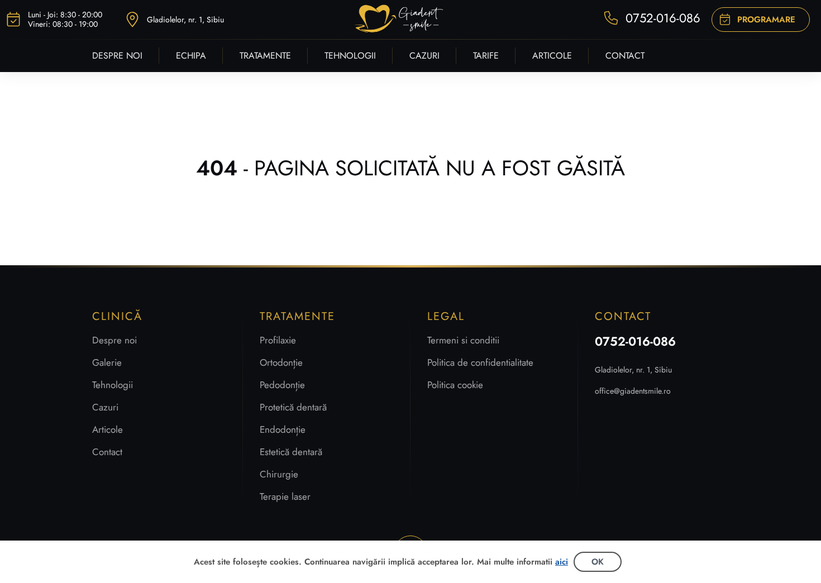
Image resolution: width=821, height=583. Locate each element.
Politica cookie (455, 384)
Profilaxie (278, 340)
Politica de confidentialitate (480, 362)
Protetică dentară (293, 407)
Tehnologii (112, 384)
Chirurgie (279, 474)
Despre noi (114, 340)
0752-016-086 (635, 341)
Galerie (107, 362)
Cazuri (105, 407)
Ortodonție (281, 362)
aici (561, 562)
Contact (107, 451)
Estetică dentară (291, 451)
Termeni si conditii (463, 340)
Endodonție (283, 429)
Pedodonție (282, 384)
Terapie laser (285, 496)
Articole (107, 429)
